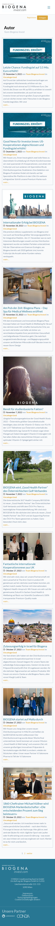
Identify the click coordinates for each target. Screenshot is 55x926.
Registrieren (31, 18)
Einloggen (42, 18)
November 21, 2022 (14, 314)
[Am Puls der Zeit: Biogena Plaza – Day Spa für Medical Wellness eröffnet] (27, 286)
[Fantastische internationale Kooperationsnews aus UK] (27, 546)
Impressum (27, 893)
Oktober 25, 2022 (13, 817)
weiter (29, 853)
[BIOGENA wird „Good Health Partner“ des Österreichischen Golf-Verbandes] (27, 467)
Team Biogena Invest (35, 74)
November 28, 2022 (14, 225)
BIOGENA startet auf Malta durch (23, 719)
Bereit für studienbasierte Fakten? (23, 409)
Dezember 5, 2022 (14, 74)
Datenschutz (27, 895)
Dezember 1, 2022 (14, 151)
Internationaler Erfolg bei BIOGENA (24, 222)
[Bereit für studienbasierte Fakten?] (27, 381)
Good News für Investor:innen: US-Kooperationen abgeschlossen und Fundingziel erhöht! (23, 145)
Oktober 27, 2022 (13, 570)
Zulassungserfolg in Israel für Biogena (25, 646)
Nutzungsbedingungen (28, 897)
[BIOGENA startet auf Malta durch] (27, 702)
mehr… (6, 105)
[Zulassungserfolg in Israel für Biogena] (27, 625)
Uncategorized (10, 77)
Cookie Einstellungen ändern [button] (27, 899)
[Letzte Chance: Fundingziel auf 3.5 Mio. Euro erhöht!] (27, 51)
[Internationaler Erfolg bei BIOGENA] (27, 204)
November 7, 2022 (14, 412)
